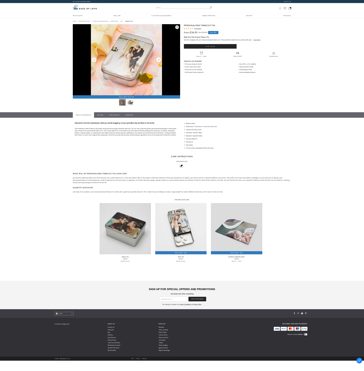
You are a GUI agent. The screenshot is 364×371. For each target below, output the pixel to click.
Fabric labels (163, 332)
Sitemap (144, 358)
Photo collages (163, 345)
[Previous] (94, 59)
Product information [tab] (83, 115)
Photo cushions (163, 337)
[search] (211, 7)
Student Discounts (113, 348)
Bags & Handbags (164, 350)
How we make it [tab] (114, 115)
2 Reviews (198, 28)
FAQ (109, 332)
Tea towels (162, 340)
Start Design (210, 46)
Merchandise (112, 350)
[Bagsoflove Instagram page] (302, 314)
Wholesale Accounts (114, 345)
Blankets (161, 327)
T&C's (133, 358)
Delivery (110, 335)
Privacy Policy (112, 340)
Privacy (138, 358)
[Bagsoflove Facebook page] (294, 314)
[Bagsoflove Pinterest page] (306, 314)
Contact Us (111, 327)
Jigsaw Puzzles (163, 348)
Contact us (287, 1)
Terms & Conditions (114, 343)
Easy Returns (112, 337)
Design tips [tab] (129, 115)
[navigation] (64, 313)
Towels (161, 343)
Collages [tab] (100, 115)
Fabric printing (163, 330)
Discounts (111, 330)
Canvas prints (163, 335)
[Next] (159, 59)
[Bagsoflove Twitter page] (298, 314)
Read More (257, 40)
